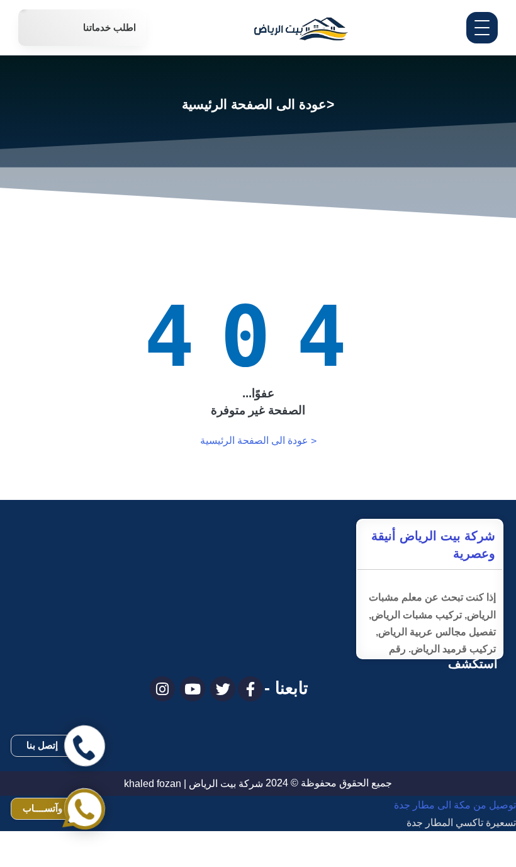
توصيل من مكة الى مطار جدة (455, 805)
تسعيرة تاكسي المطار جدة (461, 822)
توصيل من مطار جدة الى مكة (455, 858)
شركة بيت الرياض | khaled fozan (193, 783)
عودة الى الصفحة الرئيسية (258, 440)
